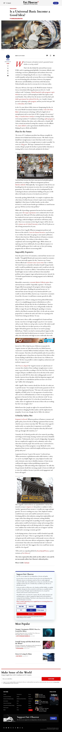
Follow (8, 59)
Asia (17, 703)
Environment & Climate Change (8, 705)
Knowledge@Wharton (16, 18)
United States (19, 705)
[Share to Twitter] (8, 68)
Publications (30, 698)
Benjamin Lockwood (21, 419)
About (29, 703)
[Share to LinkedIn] (8, 71)
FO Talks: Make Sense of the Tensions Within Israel (43, 703)
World (4, 709)
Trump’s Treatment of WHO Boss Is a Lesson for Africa (27, 630)
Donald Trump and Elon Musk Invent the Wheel (27, 642)
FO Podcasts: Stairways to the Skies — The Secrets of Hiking (44, 710)
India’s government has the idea (27, 99)
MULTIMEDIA (41, 694)
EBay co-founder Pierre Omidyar (24, 116)
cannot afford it (22, 126)
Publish (29, 705)
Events (29, 696)
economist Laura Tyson (35, 263)
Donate (53, 718)
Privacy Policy (56, 682)
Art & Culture (5, 701)
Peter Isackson (19, 648)
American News (13, 8)
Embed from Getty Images (19, 152)
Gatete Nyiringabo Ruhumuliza (23, 636)
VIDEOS (40, 700)
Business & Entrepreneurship (8, 698)
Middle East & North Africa (21, 698)
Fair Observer (25, 553)
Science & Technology (7, 703)
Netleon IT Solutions (56, 729)
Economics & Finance (7, 696)
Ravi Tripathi (19, 656)
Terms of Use (7, 683)
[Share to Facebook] (8, 66)
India (17, 707)
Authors (29, 701)
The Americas (19, 694)
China (18, 709)
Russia (29, 694)
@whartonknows (8, 61)
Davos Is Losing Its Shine (23, 654)
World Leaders (5, 707)
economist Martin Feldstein (39, 282)
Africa (18, 701)
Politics (4, 694)
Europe (18, 696)
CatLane (26, 563)
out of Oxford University (28, 224)
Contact (29, 707)
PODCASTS (40, 707)
